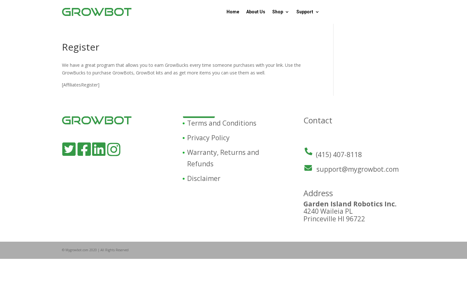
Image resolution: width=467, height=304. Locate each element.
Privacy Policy (208, 137)
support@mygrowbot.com (357, 169)
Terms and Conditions (221, 123)
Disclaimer (203, 178)
